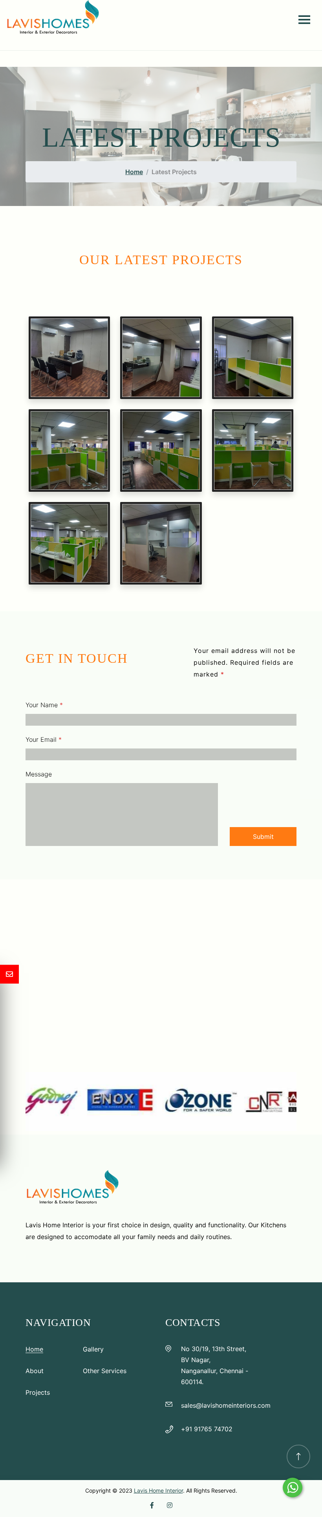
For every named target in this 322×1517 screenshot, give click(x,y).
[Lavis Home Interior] (53, 17)
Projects (38, 1392)
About (35, 1371)
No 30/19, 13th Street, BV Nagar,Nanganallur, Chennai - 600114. (214, 1365)
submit (263, 836)
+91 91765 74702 (206, 1429)
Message (39, 774)
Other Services (104, 1371)
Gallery (93, 1349)
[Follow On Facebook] (152, 1505)
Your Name (44, 705)
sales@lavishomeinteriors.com (226, 1405)
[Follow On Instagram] (169, 1505)
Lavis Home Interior (158, 1490)
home (134, 172)
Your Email (44, 739)
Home (34, 1349)
